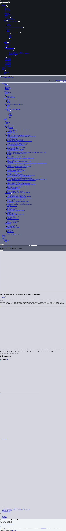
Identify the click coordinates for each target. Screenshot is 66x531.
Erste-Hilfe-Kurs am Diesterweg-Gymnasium (13, 189)
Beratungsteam (7, 95)
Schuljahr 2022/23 (8, 205)
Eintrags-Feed (4, 516)
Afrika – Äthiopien (10, 127)
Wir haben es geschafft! (10, 125)
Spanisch (10, 115)
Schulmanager (4, 237)
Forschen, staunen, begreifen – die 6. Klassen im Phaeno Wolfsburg (16, 147)
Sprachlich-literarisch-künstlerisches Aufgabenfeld (12, 109)
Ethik (8, 100)
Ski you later (9, 154)
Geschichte (8, 99)
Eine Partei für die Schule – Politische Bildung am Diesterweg (16, 210)
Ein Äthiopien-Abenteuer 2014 (13, 130)
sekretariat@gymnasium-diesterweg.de (61, 80)
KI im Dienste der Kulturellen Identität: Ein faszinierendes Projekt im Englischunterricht (19, 204)
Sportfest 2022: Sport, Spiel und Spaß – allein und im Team (15, 214)
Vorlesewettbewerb (10, 230)
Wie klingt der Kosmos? (10, 202)
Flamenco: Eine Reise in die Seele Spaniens (13, 173)
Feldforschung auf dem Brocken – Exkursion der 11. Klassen (16, 170)
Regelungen (5, 241)
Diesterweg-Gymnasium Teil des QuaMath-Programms (15, 191)
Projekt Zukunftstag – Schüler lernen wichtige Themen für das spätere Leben (18, 186)
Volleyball (6, 123)
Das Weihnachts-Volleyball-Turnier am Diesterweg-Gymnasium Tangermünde (18, 201)
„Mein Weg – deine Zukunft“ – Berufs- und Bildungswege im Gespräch (17, 143)
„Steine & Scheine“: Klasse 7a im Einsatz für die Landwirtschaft (16, 194)
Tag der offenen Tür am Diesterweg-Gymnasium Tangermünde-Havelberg (17, 177)
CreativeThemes (14, 530)
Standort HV (3, 235)
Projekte (5, 124)
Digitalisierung (7, 87)
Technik (8, 108)
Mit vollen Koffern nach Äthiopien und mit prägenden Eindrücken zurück (19, 129)
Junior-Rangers (7, 122)
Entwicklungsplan (8, 88)
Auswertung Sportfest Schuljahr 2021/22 (13, 213)
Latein (10, 113)
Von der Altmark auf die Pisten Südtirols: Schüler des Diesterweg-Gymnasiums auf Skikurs (20, 178)
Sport (6, 118)
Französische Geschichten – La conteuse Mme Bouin (14, 234)
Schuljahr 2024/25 (8, 165)
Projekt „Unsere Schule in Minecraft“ (12, 137)
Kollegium (6, 93)
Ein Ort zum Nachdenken (10, 160)
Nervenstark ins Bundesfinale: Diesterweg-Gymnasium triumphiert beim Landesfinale (19, 142)
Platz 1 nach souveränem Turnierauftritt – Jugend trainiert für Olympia (17, 144)
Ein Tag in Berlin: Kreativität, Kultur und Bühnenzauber (15, 174)
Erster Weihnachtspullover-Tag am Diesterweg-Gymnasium (15, 182)
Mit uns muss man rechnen (11, 209)
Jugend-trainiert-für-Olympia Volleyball (12, 181)
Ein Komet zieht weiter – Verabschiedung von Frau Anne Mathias (16, 197)
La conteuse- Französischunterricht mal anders (13, 227)
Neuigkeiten (3, 297)
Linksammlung (6, 242)
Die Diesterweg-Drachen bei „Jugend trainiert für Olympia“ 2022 (16, 211)
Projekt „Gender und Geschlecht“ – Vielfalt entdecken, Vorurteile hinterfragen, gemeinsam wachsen (21, 136)
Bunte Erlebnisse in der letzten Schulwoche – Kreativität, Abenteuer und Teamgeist (19, 166)
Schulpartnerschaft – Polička (11, 132)
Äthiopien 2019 (11, 128)
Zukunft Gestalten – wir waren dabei (12, 190)
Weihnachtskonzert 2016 (10, 232)
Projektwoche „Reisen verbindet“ (12, 138)
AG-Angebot (5, 119)
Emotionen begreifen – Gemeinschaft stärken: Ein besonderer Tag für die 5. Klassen (19, 161)
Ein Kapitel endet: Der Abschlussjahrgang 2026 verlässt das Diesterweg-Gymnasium (19, 135)
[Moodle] (57, 81)
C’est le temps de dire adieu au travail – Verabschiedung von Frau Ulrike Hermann (19, 196)
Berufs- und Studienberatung (11, 97)
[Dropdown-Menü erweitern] (7, 84)
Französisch (10, 112)
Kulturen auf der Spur (10, 162)
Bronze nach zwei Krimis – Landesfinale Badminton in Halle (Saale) (17, 153)
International (7, 126)
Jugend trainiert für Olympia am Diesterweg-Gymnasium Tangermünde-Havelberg (19, 203)
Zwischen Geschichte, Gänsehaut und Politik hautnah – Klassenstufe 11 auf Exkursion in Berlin (20, 158)
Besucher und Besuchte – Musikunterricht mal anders (14, 187)
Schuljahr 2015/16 (8, 233)
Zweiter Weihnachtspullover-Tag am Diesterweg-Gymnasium (16, 156)
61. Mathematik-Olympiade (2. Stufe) (12, 220)
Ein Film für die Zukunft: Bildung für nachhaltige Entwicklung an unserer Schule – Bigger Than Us (21, 184)
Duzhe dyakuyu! (9, 218)
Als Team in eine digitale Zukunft (12, 208)
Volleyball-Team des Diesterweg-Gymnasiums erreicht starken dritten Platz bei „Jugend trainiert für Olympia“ (22, 159)
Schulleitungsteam (8, 92)
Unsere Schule (4, 83)
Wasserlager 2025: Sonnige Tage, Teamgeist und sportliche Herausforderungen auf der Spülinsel (20, 164)
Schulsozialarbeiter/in (10, 96)
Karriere (5, 90)
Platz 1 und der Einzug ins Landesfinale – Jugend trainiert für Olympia (17, 172)
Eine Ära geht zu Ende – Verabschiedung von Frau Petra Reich (16, 199)
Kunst (10, 116)
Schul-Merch (3, 236)
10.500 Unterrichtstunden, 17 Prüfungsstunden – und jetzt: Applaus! (16, 167)
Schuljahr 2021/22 (8, 212)
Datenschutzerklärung (7, 529)
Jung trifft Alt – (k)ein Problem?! (11, 151)
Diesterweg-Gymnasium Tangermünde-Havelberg (7, 77)
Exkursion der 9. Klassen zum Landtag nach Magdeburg (15, 169)
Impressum (1, 529)
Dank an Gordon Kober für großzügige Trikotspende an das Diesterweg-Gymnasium (19, 183)
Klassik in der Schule (10, 231)
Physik (8, 107)
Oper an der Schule (10, 155)
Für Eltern (3, 238)
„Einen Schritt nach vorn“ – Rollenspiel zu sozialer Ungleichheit (16, 195)
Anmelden (3, 515)
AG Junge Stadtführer (8, 120)
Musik (10, 117)
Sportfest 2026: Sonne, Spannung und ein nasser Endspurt (15, 140)
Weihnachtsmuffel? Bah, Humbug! (12, 222)
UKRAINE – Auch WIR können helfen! (13, 219)
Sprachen (8, 110)
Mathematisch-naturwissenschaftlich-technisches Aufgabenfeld (14, 104)
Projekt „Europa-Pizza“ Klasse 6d (12, 206)
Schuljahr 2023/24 (8, 193)
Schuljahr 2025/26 (8, 134)
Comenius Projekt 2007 (10, 131)
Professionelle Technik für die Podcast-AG (13, 148)
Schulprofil (5, 84)
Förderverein (7, 94)
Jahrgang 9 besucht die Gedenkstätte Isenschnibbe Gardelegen (16, 145)
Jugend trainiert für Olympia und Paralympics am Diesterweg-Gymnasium (17, 185)
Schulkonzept (7, 86)
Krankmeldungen (6, 240)
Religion (8, 102)
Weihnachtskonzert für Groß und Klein (12, 229)
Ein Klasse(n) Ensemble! (10, 215)
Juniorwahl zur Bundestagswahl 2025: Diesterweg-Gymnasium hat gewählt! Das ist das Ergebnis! (21, 175)
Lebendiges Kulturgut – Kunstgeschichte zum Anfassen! (15, 146)
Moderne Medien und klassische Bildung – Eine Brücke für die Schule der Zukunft (19, 176)
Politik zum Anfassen (10, 157)
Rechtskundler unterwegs (10, 226)
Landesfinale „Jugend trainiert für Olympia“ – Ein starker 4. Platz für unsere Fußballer (19, 141)
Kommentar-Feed (4, 517)
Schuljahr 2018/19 (8, 224)
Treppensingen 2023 (10, 200)
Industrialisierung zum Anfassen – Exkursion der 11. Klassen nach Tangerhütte (18, 168)
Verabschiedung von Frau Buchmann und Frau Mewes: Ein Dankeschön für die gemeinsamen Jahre (21, 180)
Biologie (8, 105)
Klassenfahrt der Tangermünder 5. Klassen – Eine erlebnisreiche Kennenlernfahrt (18, 192)
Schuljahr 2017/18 (8, 228)
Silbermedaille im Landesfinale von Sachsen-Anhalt (14, 171)
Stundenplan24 (43, 528)
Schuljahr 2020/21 (8, 223)
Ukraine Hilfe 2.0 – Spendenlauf (11, 217)
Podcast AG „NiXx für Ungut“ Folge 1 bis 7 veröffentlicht (15, 149)
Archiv (5, 133)
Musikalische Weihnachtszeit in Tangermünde (13, 198)
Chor (6, 121)
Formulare (5, 239)
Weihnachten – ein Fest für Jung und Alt (13, 221)
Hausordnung (7, 89)
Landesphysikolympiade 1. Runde (12, 225)
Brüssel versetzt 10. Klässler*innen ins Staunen (14, 216)
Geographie (9, 101)
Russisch (10, 114)
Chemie (8, 106)
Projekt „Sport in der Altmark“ (6, 511)
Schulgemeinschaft (6, 91)
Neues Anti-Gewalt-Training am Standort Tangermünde (15, 150)
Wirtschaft (8, 103)
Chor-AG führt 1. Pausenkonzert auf (12, 188)
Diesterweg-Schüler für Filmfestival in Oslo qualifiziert (15, 139)
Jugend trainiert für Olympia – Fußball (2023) (13, 207)
